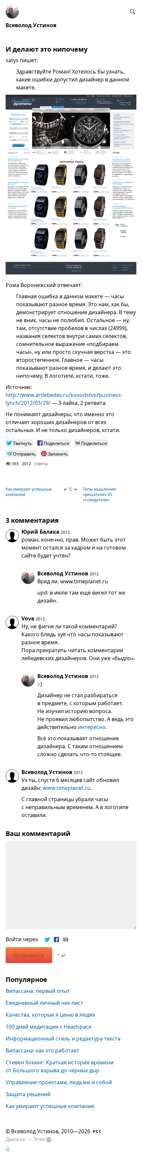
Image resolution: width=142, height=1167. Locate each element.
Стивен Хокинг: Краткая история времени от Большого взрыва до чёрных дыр (60, 1066)
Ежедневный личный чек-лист (44, 1002)
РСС (97, 1131)
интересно (92, 727)
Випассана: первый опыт (38, 991)
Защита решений (28, 1094)
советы (41, 463)
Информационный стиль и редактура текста (63, 1038)
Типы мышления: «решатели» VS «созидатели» (100, 494)
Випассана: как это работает (42, 1050)
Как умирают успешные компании (29, 491)
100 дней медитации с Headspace (48, 1026)
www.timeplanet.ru (66, 788)
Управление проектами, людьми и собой (59, 1082)
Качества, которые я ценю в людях (50, 1014)
